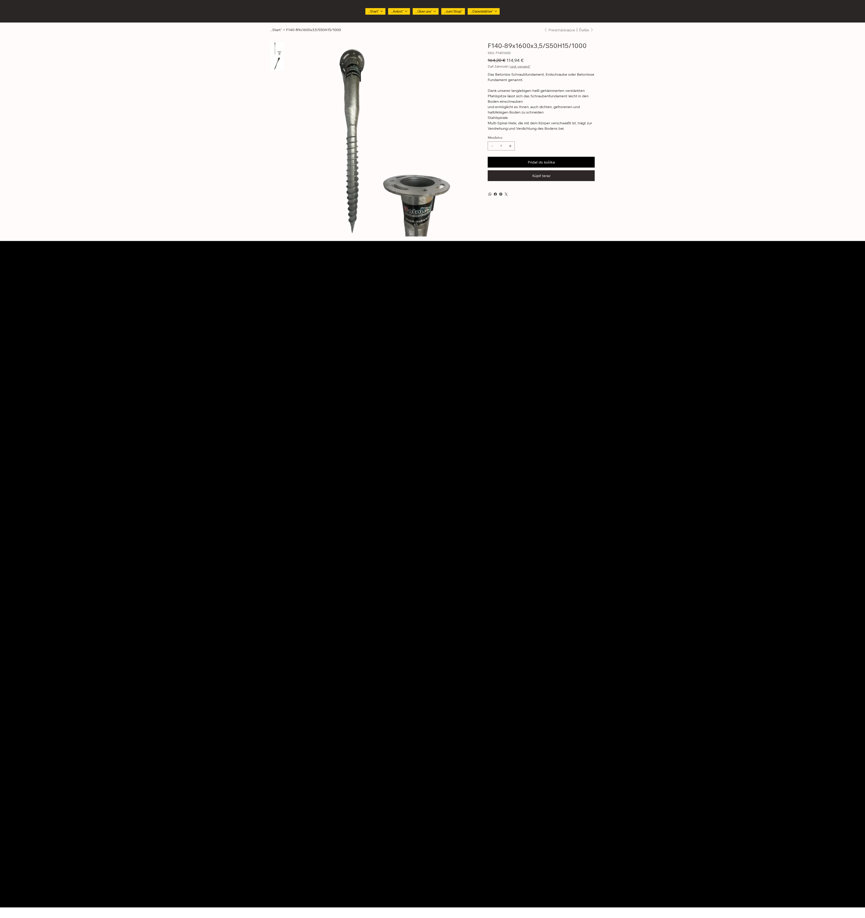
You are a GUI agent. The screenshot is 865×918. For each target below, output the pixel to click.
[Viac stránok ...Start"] (381, 11)
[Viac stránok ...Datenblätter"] (496, 11)
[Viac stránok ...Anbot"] (406, 11)
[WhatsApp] (490, 194)
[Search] (804, 11)
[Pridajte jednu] (510, 145)
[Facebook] (495, 194)
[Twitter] (506, 194)
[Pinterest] (501, 194)
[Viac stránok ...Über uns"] (435, 11)
